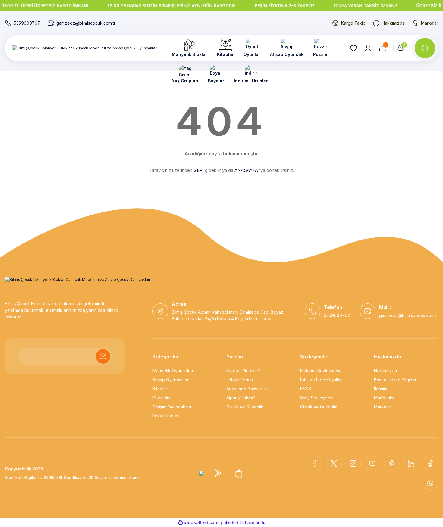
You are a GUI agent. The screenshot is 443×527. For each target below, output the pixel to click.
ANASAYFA (246, 170)
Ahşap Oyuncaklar (170, 379)
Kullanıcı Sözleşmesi (320, 370)
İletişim (380, 388)
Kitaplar (159, 388)
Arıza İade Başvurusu (247, 388)
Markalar (382, 406)
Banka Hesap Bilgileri (395, 379)
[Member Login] (368, 48)
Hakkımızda (385, 370)
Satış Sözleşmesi (316, 397)
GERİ (198, 170)
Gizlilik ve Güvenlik (244, 406)
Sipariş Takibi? (240, 397)
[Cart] (382, 48)
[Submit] (103, 356)
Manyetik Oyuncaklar (173, 370)
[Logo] (84, 48)
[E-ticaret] (220, 522)
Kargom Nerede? (243, 370)
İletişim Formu (239, 379)
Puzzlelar (161, 397)
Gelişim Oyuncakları (171, 406)
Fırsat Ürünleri (166, 415)
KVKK (305, 388)
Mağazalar (384, 397)
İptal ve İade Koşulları (321, 379)
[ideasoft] (190, 522)
